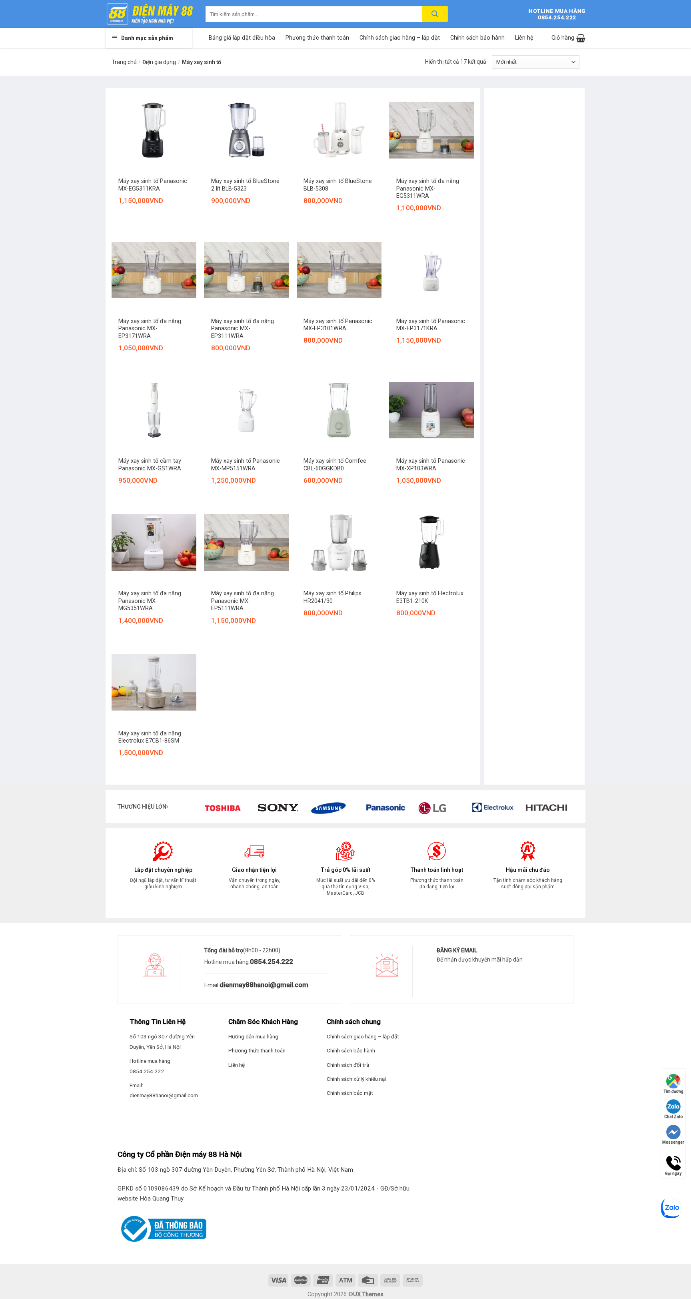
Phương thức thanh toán (317, 37)
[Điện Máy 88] (150, 14)
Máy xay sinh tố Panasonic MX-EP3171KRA (430, 325)
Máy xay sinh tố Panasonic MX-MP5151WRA (245, 465)
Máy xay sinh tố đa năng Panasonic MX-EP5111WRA (242, 601)
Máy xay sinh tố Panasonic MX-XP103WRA (430, 465)
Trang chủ (124, 62)
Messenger (673, 1142)
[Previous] (193, 809)
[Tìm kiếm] (435, 14)
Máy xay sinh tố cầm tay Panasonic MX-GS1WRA (149, 465)
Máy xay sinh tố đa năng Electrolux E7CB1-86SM (149, 737)
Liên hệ (524, 37)
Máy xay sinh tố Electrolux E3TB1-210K (429, 597)
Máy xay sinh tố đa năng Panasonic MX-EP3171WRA (149, 328)
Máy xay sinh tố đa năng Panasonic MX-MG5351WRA (149, 601)
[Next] (578, 809)
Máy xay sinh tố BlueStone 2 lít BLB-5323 (245, 185)
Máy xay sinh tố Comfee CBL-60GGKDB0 (335, 465)
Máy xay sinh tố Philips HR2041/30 (332, 597)
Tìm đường (673, 1091)
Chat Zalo (673, 1116)
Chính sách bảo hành (477, 37)
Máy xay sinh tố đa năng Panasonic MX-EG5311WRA (427, 188)
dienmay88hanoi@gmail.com (264, 985)
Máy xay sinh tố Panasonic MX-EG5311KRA (152, 185)
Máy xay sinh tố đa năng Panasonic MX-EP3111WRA (242, 328)
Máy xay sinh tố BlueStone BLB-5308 (338, 185)
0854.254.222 (271, 962)
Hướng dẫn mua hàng (253, 1036)
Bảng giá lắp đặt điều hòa (242, 37)
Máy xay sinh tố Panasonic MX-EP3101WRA (338, 325)
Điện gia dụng (159, 62)
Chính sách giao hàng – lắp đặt (399, 37)
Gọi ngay (673, 1160)
